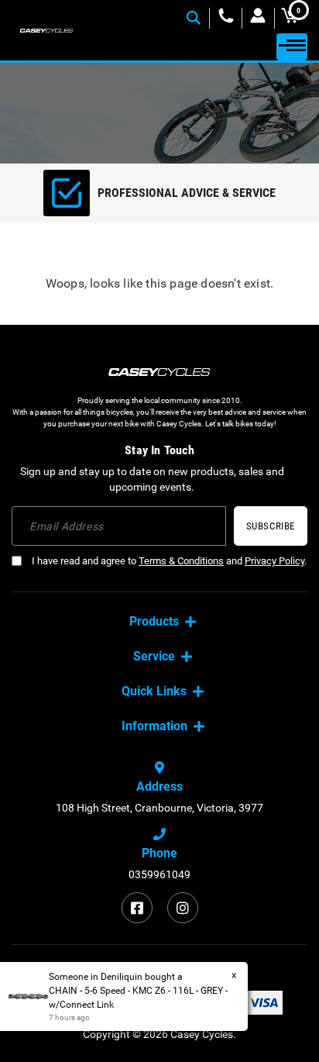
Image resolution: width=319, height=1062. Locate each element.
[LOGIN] (258, 18)
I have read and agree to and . (168, 561)
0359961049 (159, 874)
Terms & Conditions (181, 561)
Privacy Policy (274, 561)
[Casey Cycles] (46, 30)
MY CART (298, 11)
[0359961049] (226, 18)
